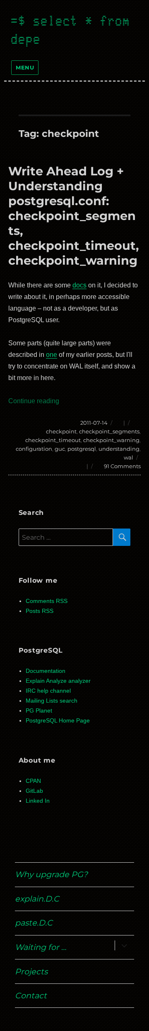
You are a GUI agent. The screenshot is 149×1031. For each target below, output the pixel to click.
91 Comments (122, 466)
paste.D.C (34, 923)
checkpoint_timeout (53, 440)
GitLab (34, 791)
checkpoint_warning (111, 440)
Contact (31, 995)
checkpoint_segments (109, 431)
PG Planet (39, 711)
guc (60, 448)
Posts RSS (39, 611)
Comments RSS (46, 601)
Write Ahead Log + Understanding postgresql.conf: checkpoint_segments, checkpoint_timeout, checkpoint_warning (73, 216)
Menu (25, 67)
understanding (119, 448)
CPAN (33, 781)
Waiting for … (40, 947)
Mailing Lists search (51, 701)
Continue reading (33, 400)
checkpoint (61, 431)
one (51, 354)
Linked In (38, 801)
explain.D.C (37, 899)
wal (128, 457)
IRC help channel (48, 691)
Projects (31, 971)
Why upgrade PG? (51, 874)
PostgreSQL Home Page (58, 721)
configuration (34, 448)
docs (79, 285)
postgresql (81, 448)
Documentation (45, 671)
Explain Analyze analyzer (58, 681)
